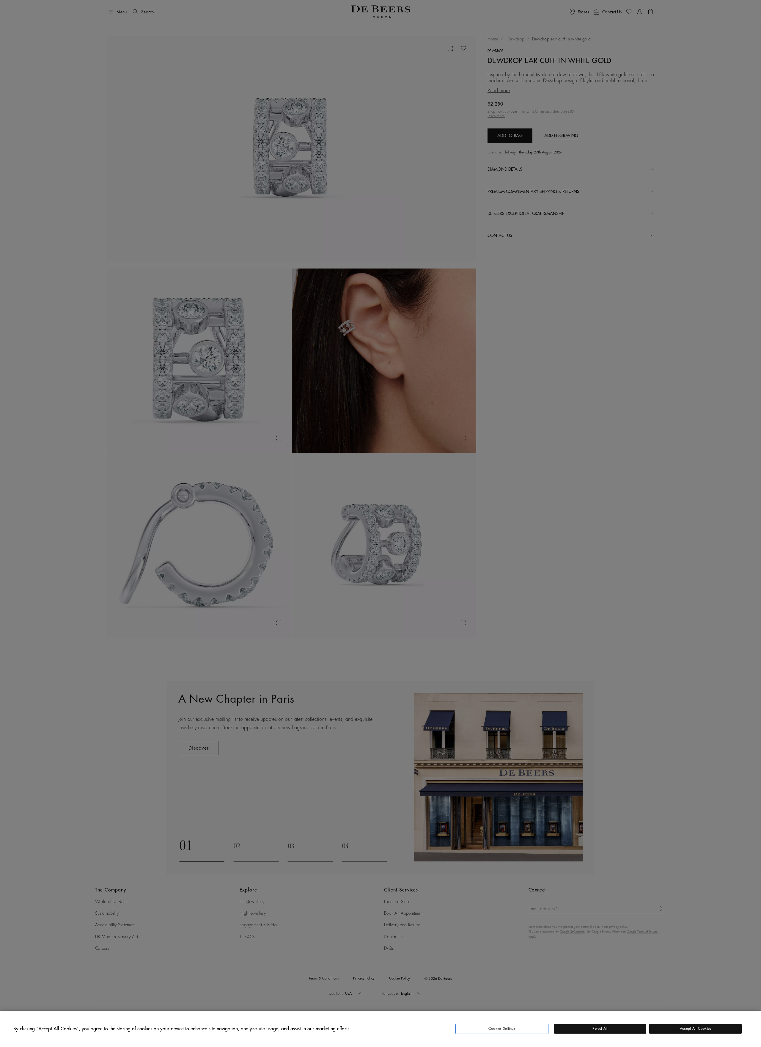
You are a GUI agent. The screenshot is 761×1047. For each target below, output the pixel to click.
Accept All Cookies (695, 1028)
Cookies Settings (501, 1028)
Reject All (600, 1028)
